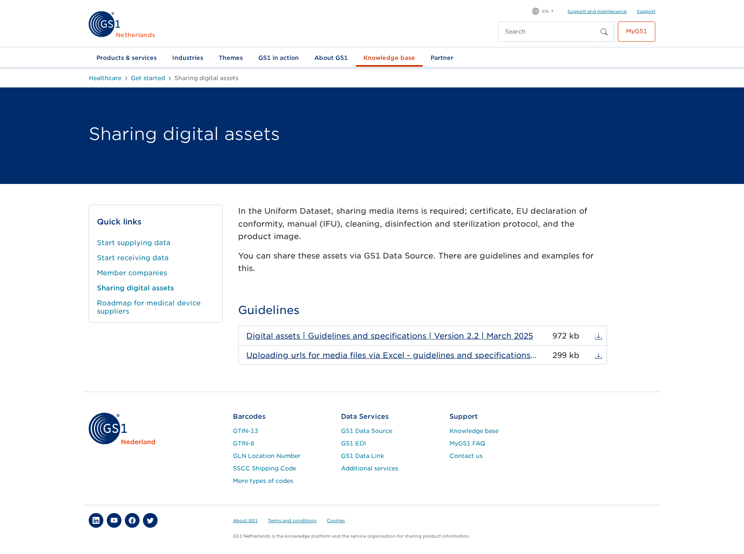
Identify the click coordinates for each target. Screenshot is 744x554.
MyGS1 (636, 31)
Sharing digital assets (135, 288)
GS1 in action (278, 57)
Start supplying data (133, 243)
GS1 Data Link (362, 455)
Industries (187, 57)
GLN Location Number (267, 455)
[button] (543, 10)
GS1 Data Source (366, 430)
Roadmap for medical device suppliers (149, 307)
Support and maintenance (596, 11)
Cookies (336, 520)
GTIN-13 (245, 430)
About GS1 (331, 57)
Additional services (369, 468)
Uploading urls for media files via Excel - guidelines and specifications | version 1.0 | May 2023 (391, 355)
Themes (231, 57)
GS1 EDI (353, 443)
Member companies (132, 273)
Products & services (126, 57)
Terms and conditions (292, 520)
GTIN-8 (243, 443)
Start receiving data (133, 258)
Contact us (466, 455)
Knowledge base (389, 57)
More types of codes (263, 480)
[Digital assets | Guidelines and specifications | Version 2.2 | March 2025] (598, 336)
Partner (442, 57)
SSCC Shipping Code (264, 468)
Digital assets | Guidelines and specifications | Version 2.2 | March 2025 (389, 335)
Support (646, 11)
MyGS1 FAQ (467, 443)
